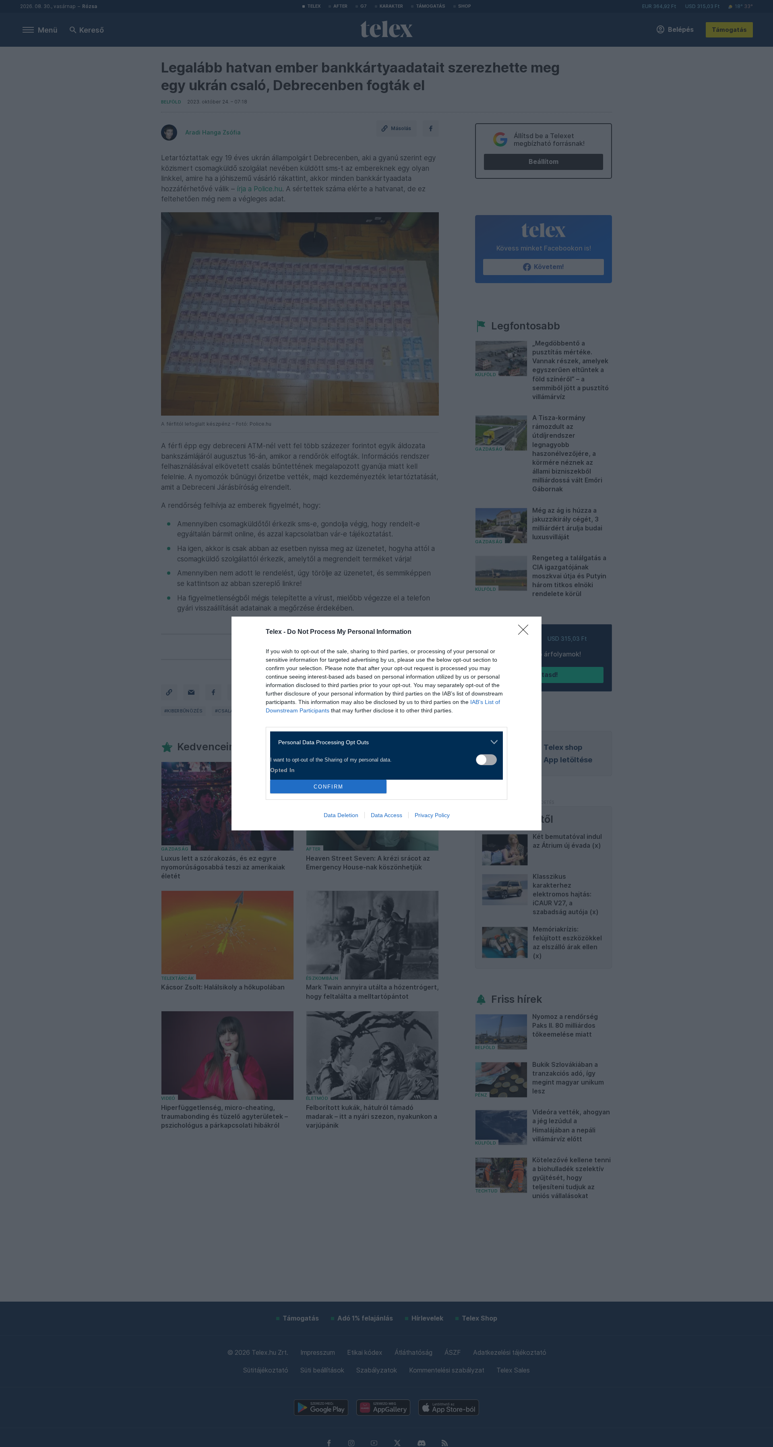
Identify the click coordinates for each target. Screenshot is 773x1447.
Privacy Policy (432, 815)
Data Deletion (341, 815)
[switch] (486, 759)
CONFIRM (328, 787)
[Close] (525, 632)
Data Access (386, 815)
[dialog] (386, 723)
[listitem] (383, 742)
